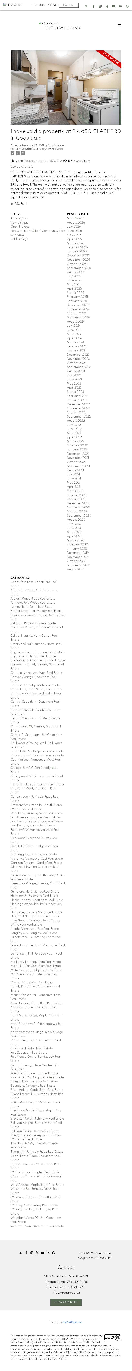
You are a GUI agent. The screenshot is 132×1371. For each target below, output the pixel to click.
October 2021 (76, 462)
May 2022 (74, 433)
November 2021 (78, 457)
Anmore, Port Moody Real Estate (33, 602)
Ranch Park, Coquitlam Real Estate (34, 1073)
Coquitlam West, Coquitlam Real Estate (42, 149)
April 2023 (74, 387)
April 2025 (74, 288)
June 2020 (74, 528)
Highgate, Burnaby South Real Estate (36, 912)
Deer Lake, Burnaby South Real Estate (37, 813)
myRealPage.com (72, 1322)
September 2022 (79, 416)
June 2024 (74, 330)
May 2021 (73, 482)
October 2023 (76, 363)
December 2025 (78, 255)
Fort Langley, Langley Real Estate (34, 854)
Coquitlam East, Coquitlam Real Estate (37, 784)
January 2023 (77, 400)
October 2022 (76, 412)
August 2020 (76, 519)
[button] (86, 6)
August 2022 (76, 420)
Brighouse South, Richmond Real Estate (38, 652)
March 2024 (75, 342)
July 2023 (74, 375)
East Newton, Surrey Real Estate (33, 825)
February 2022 (77, 445)
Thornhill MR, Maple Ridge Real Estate (37, 1151)
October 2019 (76, 561)
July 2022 (74, 425)
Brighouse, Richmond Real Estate (33, 656)
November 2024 (78, 309)
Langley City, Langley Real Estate (34, 933)
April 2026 (74, 239)
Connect (69, 5)
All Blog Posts (20, 218)
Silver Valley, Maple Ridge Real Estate (37, 1089)
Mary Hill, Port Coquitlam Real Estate (36, 966)
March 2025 (75, 292)
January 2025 (77, 301)
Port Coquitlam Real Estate (29, 1052)
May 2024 (74, 334)
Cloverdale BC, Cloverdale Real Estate (37, 755)
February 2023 (77, 396)
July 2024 (74, 325)
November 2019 (78, 557)
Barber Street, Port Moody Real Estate (37, 611)
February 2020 (77, 544)
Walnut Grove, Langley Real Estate (35, 1172)
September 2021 (78, 466)
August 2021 (75, 470)
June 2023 (74, 379)
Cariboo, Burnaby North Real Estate (35, 685)
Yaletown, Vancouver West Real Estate (37, 1226)
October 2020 (77, 511)
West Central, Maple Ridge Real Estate (37, 1184)
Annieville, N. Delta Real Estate (32, 606)
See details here (22, 166)
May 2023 (74, 383)
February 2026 (77, 247)
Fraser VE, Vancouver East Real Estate (37, 858)
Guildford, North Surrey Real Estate (35, 891)
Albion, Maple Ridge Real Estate (33, 598)
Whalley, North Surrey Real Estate (34, 1205)
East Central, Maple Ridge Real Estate (37, 821)
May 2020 (74, 532)
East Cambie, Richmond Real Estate (35, 817)
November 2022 (78, 408)
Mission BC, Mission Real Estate (32, 982)
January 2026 (77, 251)
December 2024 (78, 305)
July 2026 (74, 226)
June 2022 (74, 429)
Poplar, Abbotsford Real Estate (32, 1048)
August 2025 (76, 272)
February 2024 (77, 346)
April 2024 (74, 338)
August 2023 (76, 371)
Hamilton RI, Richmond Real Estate (34, 895)
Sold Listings (19, 239)
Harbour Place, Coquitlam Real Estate (37, 900)
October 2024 (76, 313)
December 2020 (78, 503)
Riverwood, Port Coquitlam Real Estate (37, 1077)
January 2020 (77, 548)
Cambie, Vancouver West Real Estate (36, 672)
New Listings (19, 222)
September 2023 (79, 367)
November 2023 (78, 358)
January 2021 (76, 499)
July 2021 (73, 474)
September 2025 (79, 268)
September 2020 (79, 515)
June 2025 (74, 280)
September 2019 (78, 565)
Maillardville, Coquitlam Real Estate (36, 962)
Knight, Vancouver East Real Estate (35, 928)
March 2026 (75, 243)
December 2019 (78, 552)
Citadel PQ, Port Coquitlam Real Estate (37, 751)
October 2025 (77, 264)
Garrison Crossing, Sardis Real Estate (36, 862)
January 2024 (77, 350)
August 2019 (75, 569)
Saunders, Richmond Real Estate (33, 1085)
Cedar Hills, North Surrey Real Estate (36, 689)
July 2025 (74, 276)
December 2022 (78, 404)
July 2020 (74, 524)
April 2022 (74, 437)
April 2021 (74, 486)
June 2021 (74, 478)
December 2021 (78, 453)
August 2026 (76, 222)
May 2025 (74, 284)
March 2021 (75, 491)
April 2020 (74, 536)
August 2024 (76, 321)
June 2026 (74, 231)
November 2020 (78, 507)
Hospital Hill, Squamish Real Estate (35, 916)
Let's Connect (66, 1302)
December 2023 (78, 354)
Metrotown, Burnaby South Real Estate (37, 970)
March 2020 (75, 540)
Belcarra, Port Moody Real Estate (33, 623)
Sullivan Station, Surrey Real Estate (35, 1131)
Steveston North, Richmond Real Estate (37, 1118)
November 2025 (78, 259)
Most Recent (75, 218)
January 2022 (77, 449)
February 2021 (77, 495)
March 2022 (75, 441)
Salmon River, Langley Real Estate (34, 1081)
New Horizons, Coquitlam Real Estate (36, 1003)
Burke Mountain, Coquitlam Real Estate (38, 660)
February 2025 (77, 296)
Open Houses (20, 226)
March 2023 (75, 391)
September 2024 (79, 317)
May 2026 (74, 235)
